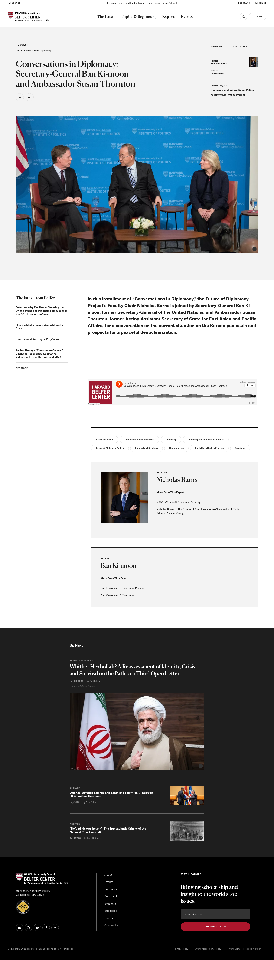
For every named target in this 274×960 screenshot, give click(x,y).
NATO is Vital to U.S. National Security (178, 502)
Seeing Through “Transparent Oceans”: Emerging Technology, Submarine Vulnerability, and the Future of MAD (40, 354)
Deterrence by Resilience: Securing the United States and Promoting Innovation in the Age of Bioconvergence (42, 311)
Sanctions (240, 448)
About (108, 874)
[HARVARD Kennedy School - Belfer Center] (30, 16)
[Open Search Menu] (243, 16)
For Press (110, 889)
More (259, 16)
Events (108, 882)
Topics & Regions (139, 16)
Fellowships (112, 896)
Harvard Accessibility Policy (207, 948)
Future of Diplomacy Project (228, 94)
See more (22, 368)
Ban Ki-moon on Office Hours (117, 595)
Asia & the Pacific (104, 439)
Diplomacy (171, 439)
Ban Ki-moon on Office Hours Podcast (122, 588)
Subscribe (260, 3)
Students (110, 903)
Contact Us (111, 925)
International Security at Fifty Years (37, 339)
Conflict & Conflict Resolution (139, 439)
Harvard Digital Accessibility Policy (243, 948)
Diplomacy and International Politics (233, 90)
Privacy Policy (181, 948)
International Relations (146, 448)
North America (176, 448)
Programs (244, 3)
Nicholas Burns (219, 63)
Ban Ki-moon (217, 73)
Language (14, 3)
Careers (109, 918)
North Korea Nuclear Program (209, 448)
